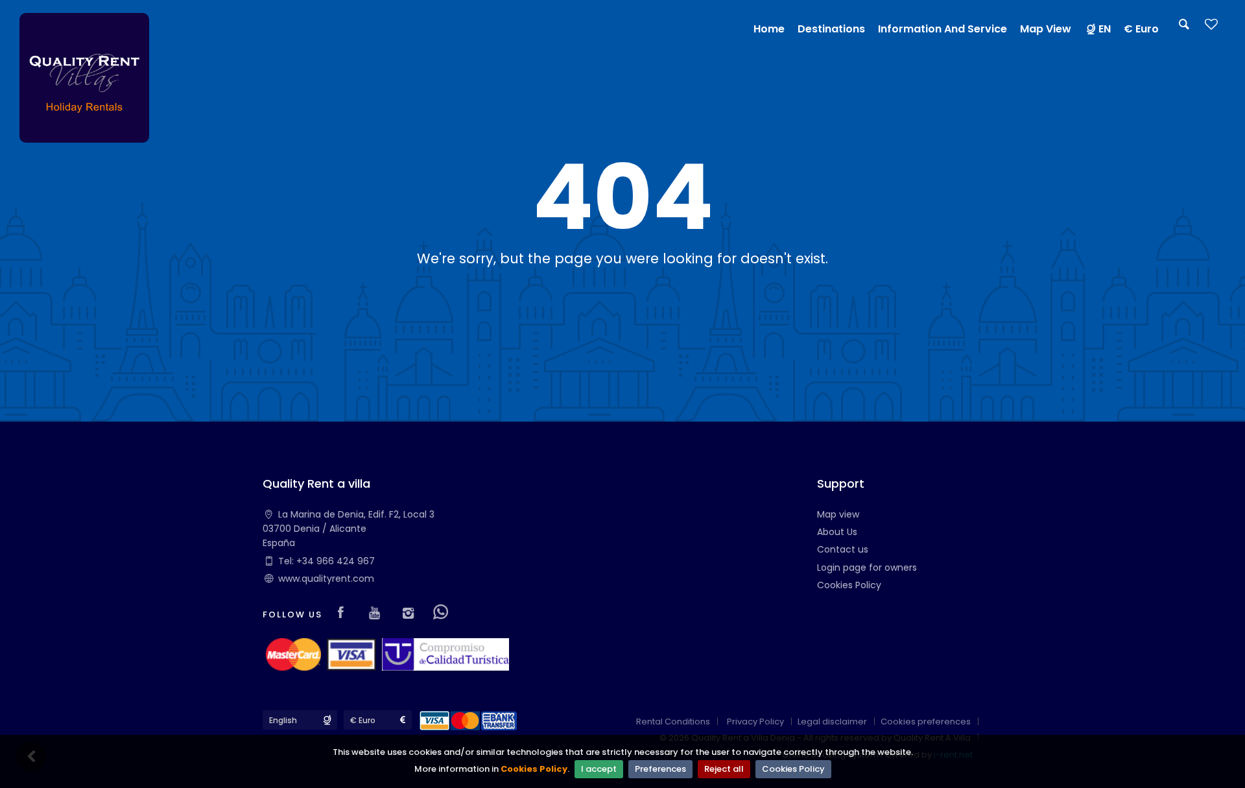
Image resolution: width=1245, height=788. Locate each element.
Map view (838, 514)
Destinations (831, 28)
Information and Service (942, 28)
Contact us (842, 549)
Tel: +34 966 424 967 (326, 561)
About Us (837, 531)
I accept (599, 769)
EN (1104, 28)
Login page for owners (867, 567)
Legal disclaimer (832, 721)
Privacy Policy (755, 721)
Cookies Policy (534, 769)
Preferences (660, 769)
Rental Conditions (673, 721)
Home (769, 28)
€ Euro (1141, 28)
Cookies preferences (926, 721)
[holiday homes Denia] (84, 77)
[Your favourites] (1211, 28)
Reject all (724, 769)
